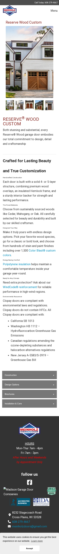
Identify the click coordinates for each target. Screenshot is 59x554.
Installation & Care (13, 403)
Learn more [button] (37, 541)
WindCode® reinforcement (20, 287)
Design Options (12, 384)
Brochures (9, 393)
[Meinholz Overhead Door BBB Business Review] (20, 501)
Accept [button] (29, 548)
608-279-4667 (51, 2)
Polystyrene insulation (17, 264)
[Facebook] (29, 483)
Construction (11, 374)
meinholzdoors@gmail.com (29, 526)
